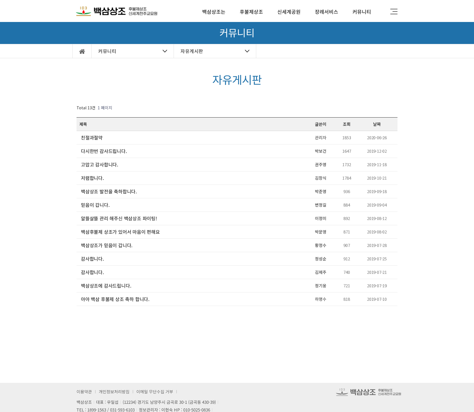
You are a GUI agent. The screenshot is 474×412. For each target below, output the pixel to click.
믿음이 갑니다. (95, 205)
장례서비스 (326, 11)
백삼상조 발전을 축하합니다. (109, 191)
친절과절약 (92, 137)
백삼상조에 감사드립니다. (106, 285)
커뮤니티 (361, 11)
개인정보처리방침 (114, 391)
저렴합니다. (92, 178)
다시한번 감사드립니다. (104, 151)
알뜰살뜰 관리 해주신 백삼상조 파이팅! (119, 218)
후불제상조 (251, 11)
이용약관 (84, 391)
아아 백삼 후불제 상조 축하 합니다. (115, 299)
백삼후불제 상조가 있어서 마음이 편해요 (120, 232)
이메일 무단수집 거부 (154, 391)
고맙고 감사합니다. (99, 164)
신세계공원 (289, 11)
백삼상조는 (213, 11)
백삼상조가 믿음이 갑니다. (106, 245)
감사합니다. (92, 258)
